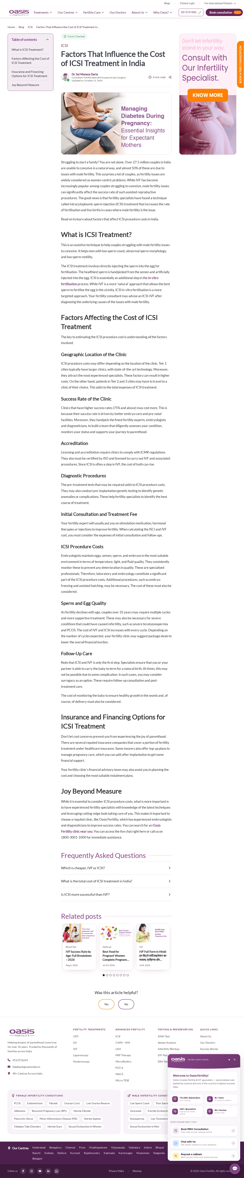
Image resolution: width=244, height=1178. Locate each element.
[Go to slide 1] (104, 975)
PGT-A (119, 1067)
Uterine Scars (54, 1126)
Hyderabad (39, 1147)
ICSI (30, 27)
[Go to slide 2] (107, 975)
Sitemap (136, 1170)
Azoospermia (137, 1118)
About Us (138, 12)
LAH (118, 1048)
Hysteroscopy (81, 1061)
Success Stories (209, 1048)
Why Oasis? (161, 12)
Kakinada (109, 1153)
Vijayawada (118, 1147)
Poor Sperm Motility (167, 1103)
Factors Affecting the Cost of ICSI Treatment (30, 60)
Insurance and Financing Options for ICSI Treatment (29, 74)
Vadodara (134, 1147)
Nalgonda (159, 1153)
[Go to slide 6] (121, 975)
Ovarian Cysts (72, 1103)
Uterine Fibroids (82, 1111)
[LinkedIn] (48, 1171)
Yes (106, 1004)
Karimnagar (126, 1153)
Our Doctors (118, 12)
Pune (82, 1147)
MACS (119, 1074)
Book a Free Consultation (240, 64)
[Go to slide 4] (114, 975)
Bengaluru (55, 1147)
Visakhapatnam (98, 1147)
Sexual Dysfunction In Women (85, 1126)
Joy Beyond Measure (25, 85)
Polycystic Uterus (23, 1118)
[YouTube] (40, 1171)
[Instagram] (31, 1171)
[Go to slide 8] (128, 975)
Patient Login (187, 3)
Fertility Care (91, 12)
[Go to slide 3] (110, 975)
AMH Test (164, 1036)
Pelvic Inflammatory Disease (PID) (58, 1118)
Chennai (70, 1147)
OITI (75, 1036)
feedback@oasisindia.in (26, 1066)
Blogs (167, 3)
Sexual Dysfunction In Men (144, 1126)
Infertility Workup (168, 1048)
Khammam (142, 1153)
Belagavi (37, 1158)
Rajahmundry (92, 1153)
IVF (75, 1048)
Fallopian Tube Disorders (27, 1126)
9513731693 (188, 12)
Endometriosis (35, 1103)
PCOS (17, 1103)
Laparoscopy (80, 1055)
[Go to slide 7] (124, 975)
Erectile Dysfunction (159, 1111)
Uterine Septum (92, 1118)
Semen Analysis (167, 1042)
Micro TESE (122, 1080)
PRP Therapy (123, 1055)
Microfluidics (123, 1061)
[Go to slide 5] (117, 975)
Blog (21, 27)
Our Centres (66, 12)
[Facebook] (23, 1171)
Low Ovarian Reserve (98, 1103)
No (126, 1004)
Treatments (41, 12)
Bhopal (160, 1147)
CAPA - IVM (123, 1042)
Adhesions (19, 1111)
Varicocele (135, 1111)
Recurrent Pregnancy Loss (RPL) (49, 1111)
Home (11, 27)
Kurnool (75, 1153)
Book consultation (224, 12)
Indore (148, 1147)
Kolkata (49, 1153)
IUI (75, 1042)
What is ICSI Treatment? (27, 49)
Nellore (61, 1153)
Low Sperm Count (139, 1103)
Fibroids (53, 1103)
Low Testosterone (160, 1118)
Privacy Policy (116, 1170)
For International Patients (219, 3)
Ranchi (36, 1153)
